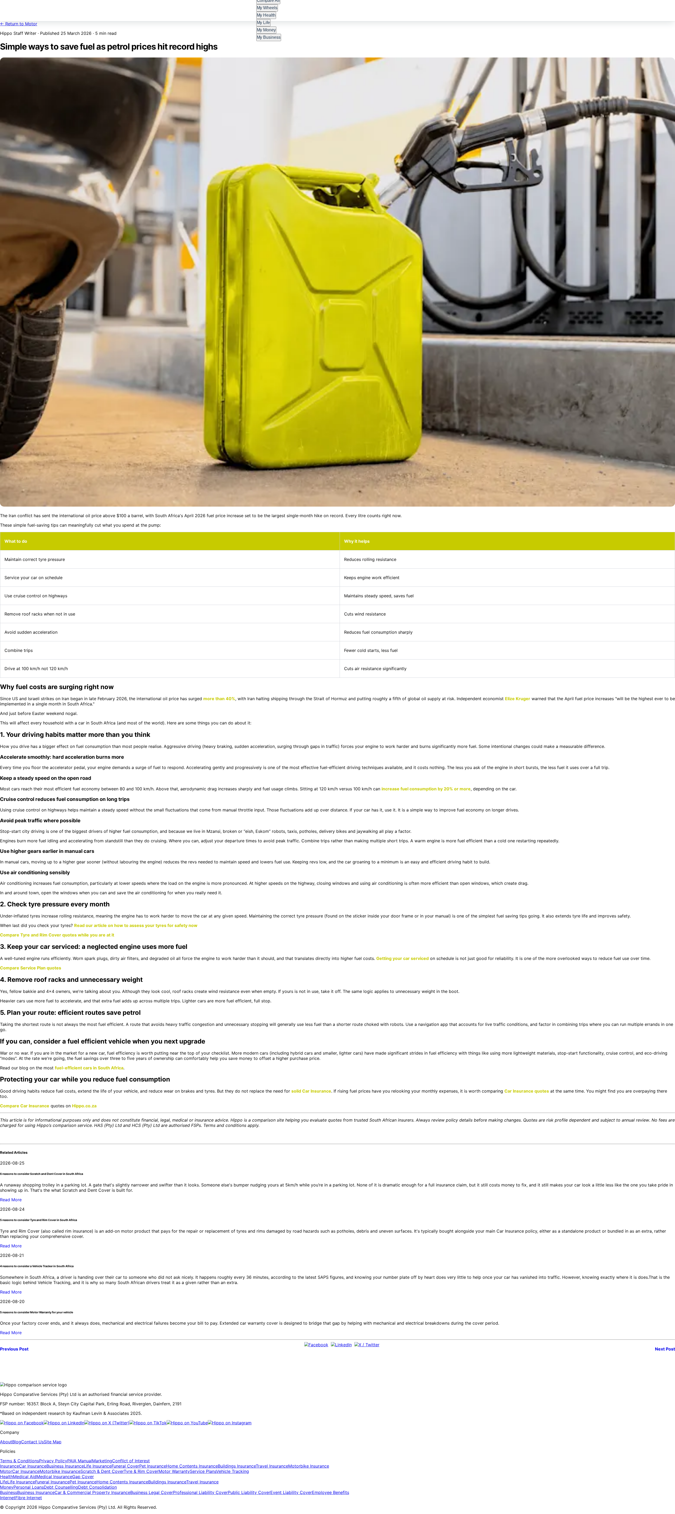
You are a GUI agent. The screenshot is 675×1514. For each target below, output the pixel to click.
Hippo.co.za (84, 1105)
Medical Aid (24, 1476)
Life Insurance (98, 1466)
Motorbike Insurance (308, 1466)
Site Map (52, 1441)
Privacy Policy (53, 1460)
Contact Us (32, 1441)
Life (3, 1481)
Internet (7, 1497)
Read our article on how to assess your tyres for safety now (135, 925)
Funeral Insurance (52, 1481)
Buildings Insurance (237, 1466)
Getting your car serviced (402, 958)
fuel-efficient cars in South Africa (89, 1067)
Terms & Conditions (19, 1460)
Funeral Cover (125, 1466)
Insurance (9, 1466)
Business (8, 1492)
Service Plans (203, 1471)
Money (6, 1487)
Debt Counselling (61, 1487)
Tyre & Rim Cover (141, 1471)
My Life (263, 22)
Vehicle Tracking (232, 1471)
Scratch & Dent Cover (102, 1471)
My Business (269, 37)
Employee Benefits (330, 1492)
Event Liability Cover (291, 1492)
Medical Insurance (54, 1476)
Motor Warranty (174, 1471)
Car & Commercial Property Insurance (92, 1492)
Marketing (102, 1460)
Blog (16, 1441)
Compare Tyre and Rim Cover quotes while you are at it (57, 935)
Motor (6, 1471)
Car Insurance (32, 1466)
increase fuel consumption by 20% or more (426, 788)
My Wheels (267, 8)
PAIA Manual (79, 1460)
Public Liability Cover (249, 1492)
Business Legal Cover (151, 1492)
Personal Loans (28, 1487)
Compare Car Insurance (24, 1105)
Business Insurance (65, 1466)
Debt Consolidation (97, 1487)
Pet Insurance (152, 1466)
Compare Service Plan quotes (30, 967)
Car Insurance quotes (526, 1091)
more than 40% (219, 698)
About (6, 1441)
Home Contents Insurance (192, 1466)
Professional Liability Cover (200, 1492)
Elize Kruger (517, 698)
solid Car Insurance (311, 1091)
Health (6, 1476)
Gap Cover (83, 1476)
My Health (266, 15)
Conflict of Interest (131, 1460)
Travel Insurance (272, 1466)
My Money (266, 30)
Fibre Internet (28, 1497)
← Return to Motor (18, 23)
